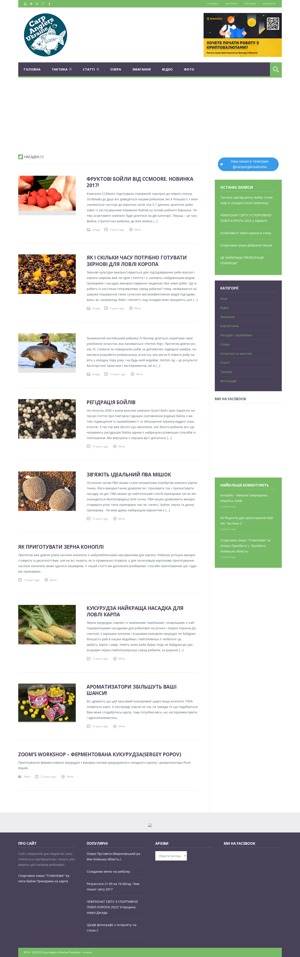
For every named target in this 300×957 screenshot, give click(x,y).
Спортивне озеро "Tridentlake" (41, 876)
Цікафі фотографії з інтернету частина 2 (112, 927)
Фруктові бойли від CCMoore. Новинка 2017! (140, 182)
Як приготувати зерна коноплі (61, 546)
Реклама (250, 3)
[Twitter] (31, 3)
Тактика (59, 69)
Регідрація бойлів (111, 402)
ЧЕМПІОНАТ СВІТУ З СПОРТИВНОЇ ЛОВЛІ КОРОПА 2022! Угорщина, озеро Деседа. (112, 907)
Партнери (231, 3)
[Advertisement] (150, 110)
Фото (189, 69)
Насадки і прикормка (236, 335)
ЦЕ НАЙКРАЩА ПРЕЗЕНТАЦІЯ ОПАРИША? (242, 260)
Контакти (268, 3)
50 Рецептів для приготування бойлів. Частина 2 (247, 520)
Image (96, 229)
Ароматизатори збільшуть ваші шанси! (132, 689)
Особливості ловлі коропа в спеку (245, 233)
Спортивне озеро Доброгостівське (246, 245)
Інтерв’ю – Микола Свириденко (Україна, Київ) (243, 498)
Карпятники (229, 326)
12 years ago (100, 518)
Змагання (141, 69)
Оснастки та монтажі (236, 353)
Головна (213, 3)
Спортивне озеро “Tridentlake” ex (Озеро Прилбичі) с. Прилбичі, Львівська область (245, 545)
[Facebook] (49, 3)
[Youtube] (25, 3)
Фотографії (228, 381)
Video (27, 776)
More (138, 229)
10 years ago (118, 374)
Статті (89, 69)
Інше (224, 298)
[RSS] (37, 3)
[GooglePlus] (43, 3)
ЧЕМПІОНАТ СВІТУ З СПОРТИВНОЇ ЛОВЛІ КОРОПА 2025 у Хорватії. (245, 218)
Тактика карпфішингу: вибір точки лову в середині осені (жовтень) (246, 200)
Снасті (225, 362)
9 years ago (117, 229)
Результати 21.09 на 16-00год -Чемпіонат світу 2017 (113, 886)
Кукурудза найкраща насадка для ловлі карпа (135, 611)
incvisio (87, 952)
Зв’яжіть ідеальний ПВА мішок (129, 474)
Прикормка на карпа (52, 881)
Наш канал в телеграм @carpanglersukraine (249, 164)
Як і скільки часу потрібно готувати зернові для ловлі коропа (137, 260)
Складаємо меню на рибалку (108, 871)
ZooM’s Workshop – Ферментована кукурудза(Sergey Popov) (99, 754)
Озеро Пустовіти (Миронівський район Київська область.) (114, 856)
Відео (167, 69)
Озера (115, 69)
